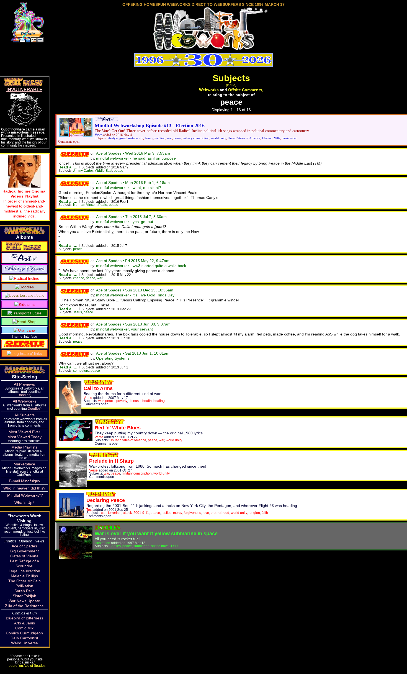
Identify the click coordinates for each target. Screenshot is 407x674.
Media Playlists (24, 447)
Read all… (68, 167)
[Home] (203, 48)
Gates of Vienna (24, 556)
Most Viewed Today (24, 437)
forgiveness (192, 512)
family (149, 138)
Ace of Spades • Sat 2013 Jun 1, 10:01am (132, 353)
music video (289, 138)
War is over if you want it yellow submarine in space (156, 533)
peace (177, 138)
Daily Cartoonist (24, 638)
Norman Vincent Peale (90, 204)
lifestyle (112, 138)
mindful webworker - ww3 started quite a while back (141, 265)
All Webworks (24, 401)
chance (78, 278)
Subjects (231, 78)
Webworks (209, 90)
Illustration (102, 543)
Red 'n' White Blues (118, 427)
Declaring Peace (105, 500)
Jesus (77, 312)
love (206, 512)
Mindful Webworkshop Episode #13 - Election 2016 (150, 125)
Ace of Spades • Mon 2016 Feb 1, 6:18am (133, 182)
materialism (135, 138)
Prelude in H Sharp (111, 461)
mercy (177, 512)
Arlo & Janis (24, 623)
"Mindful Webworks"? (24, 495)
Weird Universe (24, 643)
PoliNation (24, 586)
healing (159, 401)
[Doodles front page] (108, 528)
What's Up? (24, 502)
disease (135, 401)
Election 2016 (271, 138)
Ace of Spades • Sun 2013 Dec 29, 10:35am (134, 290)
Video (98, 135)
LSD (174, 546)
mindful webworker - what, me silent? (128, 187)
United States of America (244, 138)
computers (81, 370)
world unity (218, 138)
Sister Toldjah (24, 596)
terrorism (114, 512)
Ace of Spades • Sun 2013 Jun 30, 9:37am (133, 324)
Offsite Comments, (245, 90)
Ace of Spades (24, 546)
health (147, 401)
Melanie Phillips (24, 576)
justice (166, 512)
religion (254, 512)
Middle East (103, 170)
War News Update (24, 601)
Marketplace (24, 464)
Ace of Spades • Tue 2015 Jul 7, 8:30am (131, 216)
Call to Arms (98, 388)
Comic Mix (24, 628)
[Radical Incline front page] (99, 383)
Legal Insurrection (24, 571)
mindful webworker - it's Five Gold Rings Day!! (136, 295)
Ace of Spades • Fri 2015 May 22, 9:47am (132, 260)
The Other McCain (24, 581)
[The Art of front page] (106, 120)
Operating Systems (113, 358)
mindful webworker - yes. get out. (125, 221)
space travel (160, 546)
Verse (88, 397)
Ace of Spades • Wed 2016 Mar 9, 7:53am (133, 153)
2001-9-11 (141, 512)
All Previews (24, 384)
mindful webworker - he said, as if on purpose (136, 158)
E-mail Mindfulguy (24, 481)
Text (89, 509)
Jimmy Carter (83, 170)
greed (123, 138)
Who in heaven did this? (24, 488)
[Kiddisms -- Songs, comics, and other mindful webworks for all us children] (24, 304)
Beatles (115, 546)
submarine (141, 546)
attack (127, 512)
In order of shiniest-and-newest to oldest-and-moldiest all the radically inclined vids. (24, 203)
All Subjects (24, 415)
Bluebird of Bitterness (24, 618)
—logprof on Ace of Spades (24, 665)
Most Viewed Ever (24, 432)
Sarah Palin (24, 591)
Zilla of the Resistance (24, 606)
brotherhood (220, 512)
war (169, 138)
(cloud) (231, 85)
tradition (159, 138)
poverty (121, 401)
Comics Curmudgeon (24, 633)
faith (265, 512)
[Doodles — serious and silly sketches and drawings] (24, 287)
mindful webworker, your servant (124, 329)
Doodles (23, 395)
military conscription (195, 138)
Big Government (24, 551)
